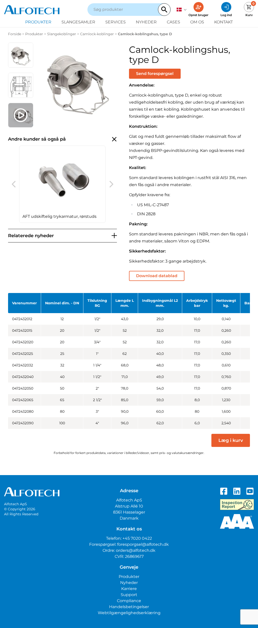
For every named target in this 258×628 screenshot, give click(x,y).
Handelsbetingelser (129, 606)
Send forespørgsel (155, 73)
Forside (14, 34)
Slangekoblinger (61, 34)
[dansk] (182, 9)
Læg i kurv (230, 440)
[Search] (164, 9)
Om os (197, 22)
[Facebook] (224, 491)
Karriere (129, 588)
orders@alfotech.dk (135, 550)
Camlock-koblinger (97, 34)
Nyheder (146, 22)
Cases (173, 22)
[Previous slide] (13, 184)
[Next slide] (111, 184)
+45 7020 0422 (137, 538)
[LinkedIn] (237, 491)
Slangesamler (78, 22)
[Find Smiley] (237, 504)
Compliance (129, 600)
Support (129, 594)
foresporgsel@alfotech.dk (143, 544)
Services (115, 22)
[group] (62, 184)
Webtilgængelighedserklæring (129, 612)
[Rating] (237, 521)
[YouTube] (250, 491)
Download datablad (156, 275)
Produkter (38, 22)
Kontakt (223, 22)
